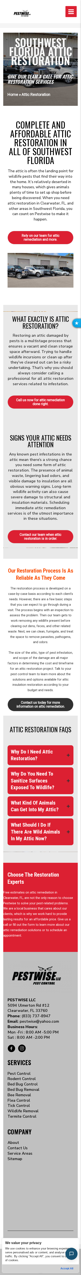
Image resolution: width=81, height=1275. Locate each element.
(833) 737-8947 (36, 1016)
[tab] (41, 755)
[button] (76, 323)
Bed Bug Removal (24, 1089)
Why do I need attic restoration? (32, 755)
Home (13, 94)
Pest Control (19, 1073)
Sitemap (15, 1158)
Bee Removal (19, 1095)
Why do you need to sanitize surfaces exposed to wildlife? (32, 780)
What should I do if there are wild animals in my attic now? (35, 831)
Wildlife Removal (23, 1111)
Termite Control (22, 1116)
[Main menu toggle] (71, 11)
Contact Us (18, 1148)
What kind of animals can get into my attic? (35, 806)
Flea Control (19, 1100)
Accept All (66, 1268)
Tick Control (19, 1105)
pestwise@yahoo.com (39, 1021)
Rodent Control (22, 1078)
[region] (40, 1255)
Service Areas (20, 1153)
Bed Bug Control (23, 1084)
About (13, 1142)
